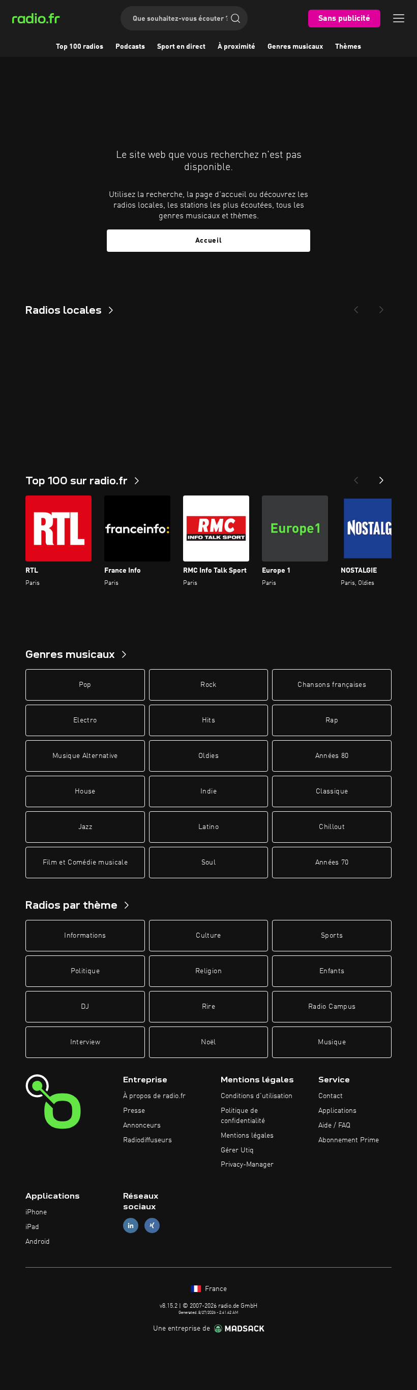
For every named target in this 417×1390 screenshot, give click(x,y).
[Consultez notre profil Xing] (152, 1225)
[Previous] (356, 306)
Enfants (331, 971)
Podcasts (130, 46)
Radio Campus (331, 1006)
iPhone (36, 1212)
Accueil (208, 240)
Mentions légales (247, 1135)
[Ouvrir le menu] (399, 18)
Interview (85, 1042)
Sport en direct (181, 46)
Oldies (208, 755)
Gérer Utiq (237, 1150)
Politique (85, 971)
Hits (208, 720)
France (215, 1289)
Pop (85, 684)
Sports (332, 935)
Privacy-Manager (247, 1164)
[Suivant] (381, 477)
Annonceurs (142, 1125)
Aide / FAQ (334, 1125)
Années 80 (332, 755)
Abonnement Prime (348, 1140)
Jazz (85, 827)
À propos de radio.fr (154, 1096)
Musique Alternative (85, 755)
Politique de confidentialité (243, 1115)
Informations (85, 935)
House (85, 791)
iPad (32, 1227)
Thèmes (348, 46)
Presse (134, 1110)
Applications (337, 1110)
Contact (330, 1096)
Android (37, 1241)
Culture (208, 935)
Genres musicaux (295, 46)
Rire (208, 1006)
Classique (332, 791)
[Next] (381, 306)
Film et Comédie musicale (85, 862)
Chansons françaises (331, 684)
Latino (208, 827)
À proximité (236, 46)
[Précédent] (356, 477)
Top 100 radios (79, 46)
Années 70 (332, 862)
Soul (208, 862)
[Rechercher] (235, 18)
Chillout (332, 827)
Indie (208, 791)
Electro (85, 720)
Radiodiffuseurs (147, 1140)
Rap (331, 720)
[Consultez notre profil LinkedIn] (131, 1225)
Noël (208, 1042)
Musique (331, 1042)
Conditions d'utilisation (256, 1096)
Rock (208, 684)
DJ (85, 1006)
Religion (208, 971)
